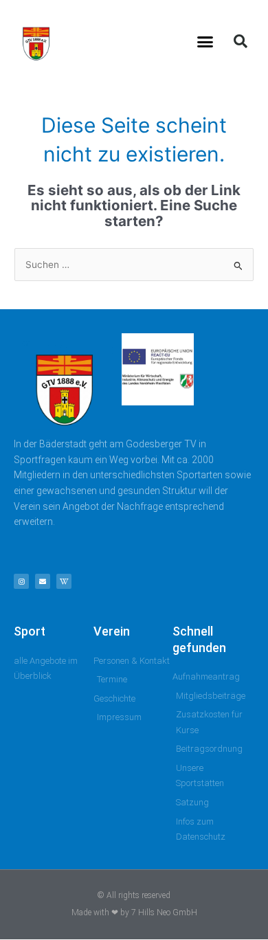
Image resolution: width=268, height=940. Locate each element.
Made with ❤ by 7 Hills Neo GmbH (134, 912)
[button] (205, 41)
